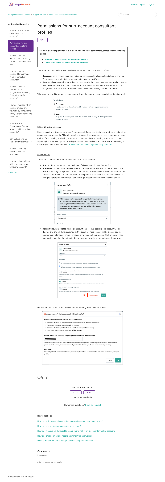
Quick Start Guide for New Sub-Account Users (66, 62)
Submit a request (138, 4)
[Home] (20, 6)
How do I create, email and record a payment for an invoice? (64, 436)
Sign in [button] (151, 4)
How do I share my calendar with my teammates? (18, 151)
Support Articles (39, 15)
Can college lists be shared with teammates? (20, 140)
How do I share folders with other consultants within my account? (20, 164)
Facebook (39, 377)
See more (12, 172)
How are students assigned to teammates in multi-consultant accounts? (20, 75)
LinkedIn (46, 377)
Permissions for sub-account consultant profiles (19, 46)
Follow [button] (42, 40)
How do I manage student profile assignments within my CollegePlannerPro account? (20, 92)
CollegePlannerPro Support (19, 15)
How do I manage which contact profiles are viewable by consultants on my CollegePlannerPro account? (21, 111)
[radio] (76, 392)
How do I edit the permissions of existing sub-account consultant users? (20, 60)
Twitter (42, 377)
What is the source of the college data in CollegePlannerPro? (65, 440)
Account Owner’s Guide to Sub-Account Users (66, 59)
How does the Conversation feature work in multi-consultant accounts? (20, 127)
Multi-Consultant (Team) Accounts (63, 15)
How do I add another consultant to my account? (19, 33)
